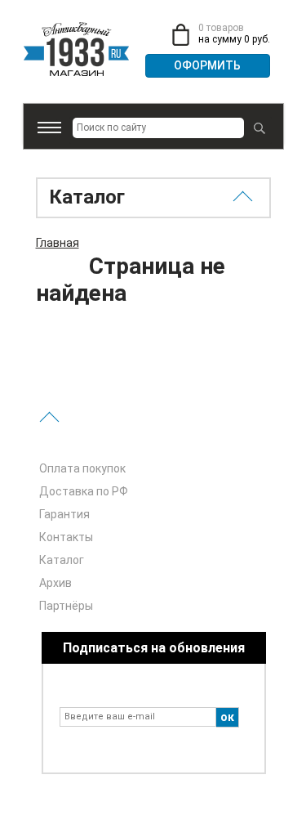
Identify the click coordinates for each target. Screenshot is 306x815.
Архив (55, 582)
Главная (57, 242)
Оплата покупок (82, 468)
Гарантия (64, 514)
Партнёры (66, 605)
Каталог (61, 559)
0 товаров (221, 28)
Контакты (66, 537)
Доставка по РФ (83, 491)
